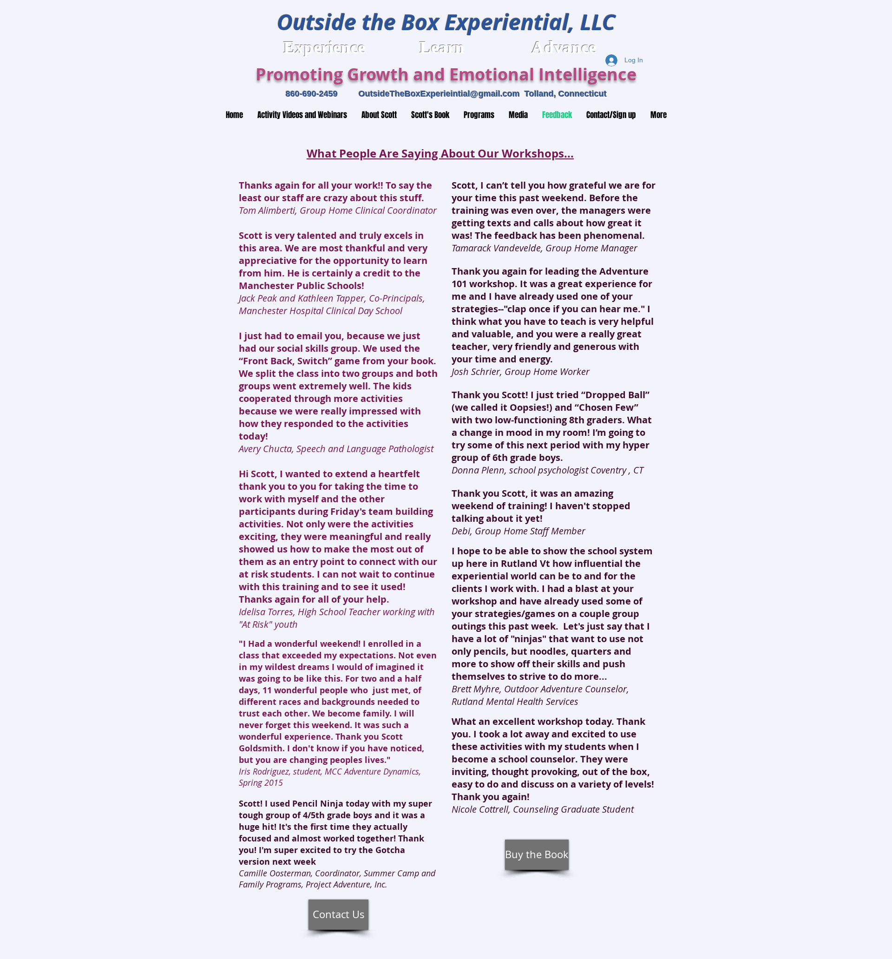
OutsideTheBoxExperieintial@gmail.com (439, 94)
